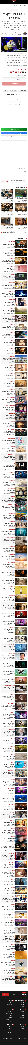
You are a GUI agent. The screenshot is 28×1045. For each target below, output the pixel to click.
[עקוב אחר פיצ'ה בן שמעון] (19, 90)
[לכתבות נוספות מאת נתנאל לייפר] (25, 33)
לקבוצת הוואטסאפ (13, 129)
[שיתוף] (2, 33)
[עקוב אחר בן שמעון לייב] (10, 90)
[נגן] (14, 44)
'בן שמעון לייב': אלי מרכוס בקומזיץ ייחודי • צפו (16, 60)
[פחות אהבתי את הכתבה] (10, 99)
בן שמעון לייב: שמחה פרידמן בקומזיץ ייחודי (17, 57)
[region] (14, 44)
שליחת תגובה (5, 181)
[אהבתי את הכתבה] (17, 99)
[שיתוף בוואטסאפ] (5, 33)
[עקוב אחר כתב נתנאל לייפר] (15, 33)
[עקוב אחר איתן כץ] (4, 90)
